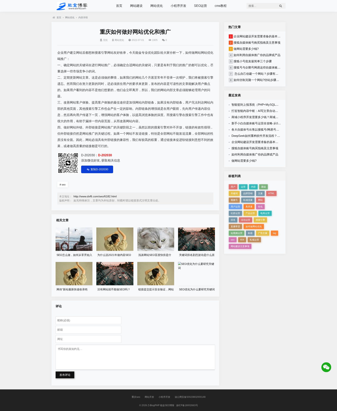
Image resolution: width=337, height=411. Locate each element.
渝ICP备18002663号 (187, 405)
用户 (233, 186)
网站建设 (136, 5)
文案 (260, 193)
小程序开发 (178, 5)
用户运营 (235, 206)
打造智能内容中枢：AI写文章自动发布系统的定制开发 (266, 110)
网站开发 (149, 397)
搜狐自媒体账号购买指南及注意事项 (257, 42)
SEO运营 (200, 5)
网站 (260, 200)
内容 (253, 186)
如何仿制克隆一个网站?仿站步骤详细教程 (261, 80)
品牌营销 (248, 193)
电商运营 (265, 213)
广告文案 (262, 233)
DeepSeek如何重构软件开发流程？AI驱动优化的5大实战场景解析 (274, 135)
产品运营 (250, 213)
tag (274, 233)
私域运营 (254, 239)
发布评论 (64, 374)
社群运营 (235, 213)
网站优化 (156, 5)
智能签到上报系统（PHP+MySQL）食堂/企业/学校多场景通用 (271, 104)
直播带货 (235, 226)
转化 (260, 206)
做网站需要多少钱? (246, 48)
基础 (263, 186)
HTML (271, 193)
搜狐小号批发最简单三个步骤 (253, 61)
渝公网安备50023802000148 (190, 397)
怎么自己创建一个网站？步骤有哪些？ (259, 73)
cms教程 (221, 5)
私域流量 (248, 200)
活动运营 (245, 220)
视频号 (234, 200)
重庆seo (136, 397)
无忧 (105, 40)
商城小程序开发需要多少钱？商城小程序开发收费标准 (266, 117)
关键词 (234, 193)
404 (242, 239)
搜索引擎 (260, 220)
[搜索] (281, 6)
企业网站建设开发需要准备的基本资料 (258, 36)
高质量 (249, 206)
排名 (233, 220)
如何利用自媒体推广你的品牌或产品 (257, 55)
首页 (119, 5)
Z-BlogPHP (154, 405)
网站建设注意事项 (240, 246)
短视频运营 (236, 233)
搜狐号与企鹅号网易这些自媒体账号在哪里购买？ (266, 67)
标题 (250, 233)
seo (63, 184)
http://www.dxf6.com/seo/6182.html (95, 196)
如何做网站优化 (254, 226)
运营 (243, 186)
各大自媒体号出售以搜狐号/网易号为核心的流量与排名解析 (269, 129)
